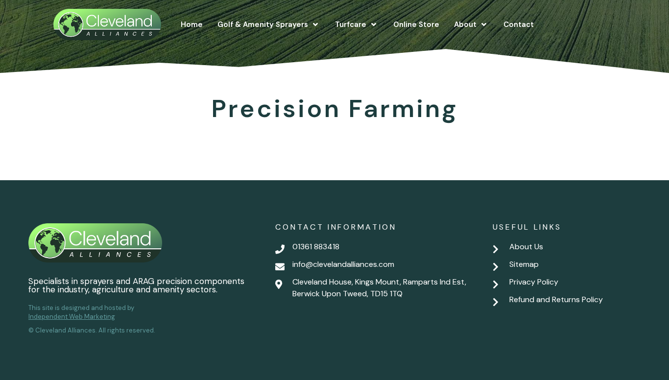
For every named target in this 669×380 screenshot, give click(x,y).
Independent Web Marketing (71, 316)
